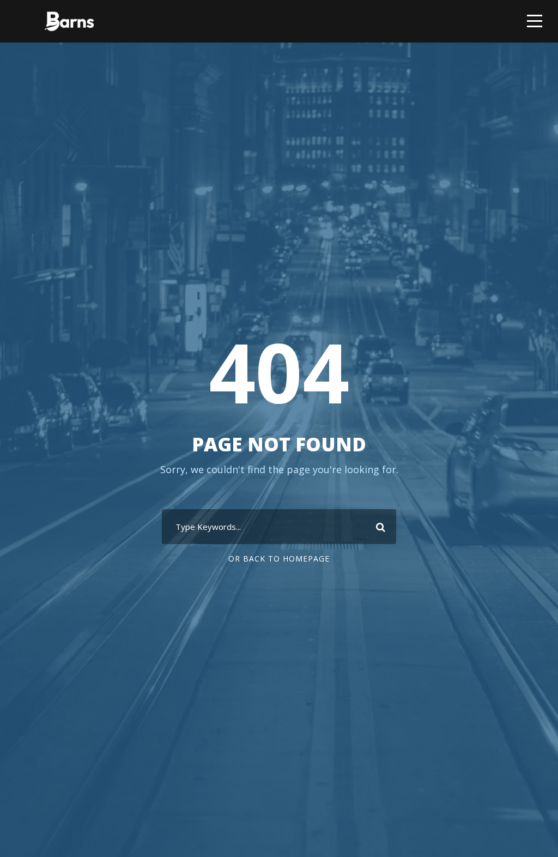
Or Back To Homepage (279, 558)
